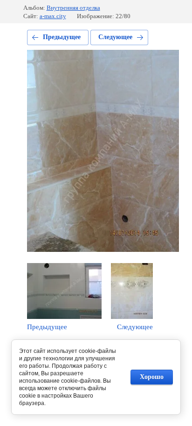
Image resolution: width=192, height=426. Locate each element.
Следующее (115, 37)
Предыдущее (62, 37)
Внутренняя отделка (73, 7)
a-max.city (53, 16)
